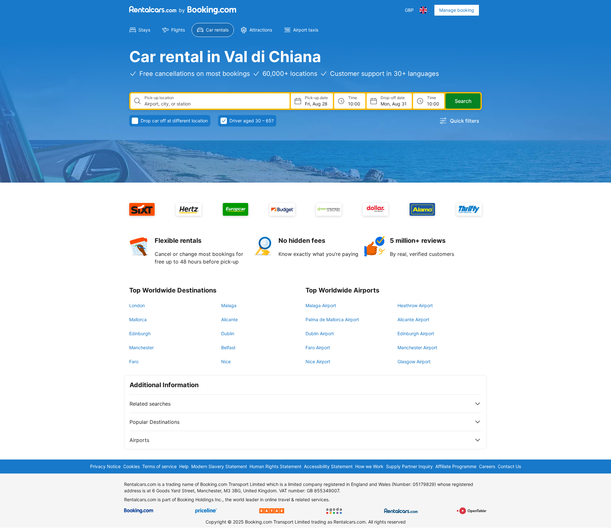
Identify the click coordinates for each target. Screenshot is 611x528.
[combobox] (214, 104)
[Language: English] (423, 10)
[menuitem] (140, 30)
